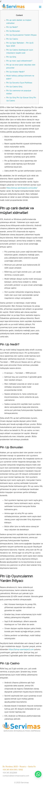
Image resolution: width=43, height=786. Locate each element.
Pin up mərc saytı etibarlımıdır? (19, 61)
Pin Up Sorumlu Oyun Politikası (19, 83)
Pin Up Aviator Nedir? (15, 72)
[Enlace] (13, 7)
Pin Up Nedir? (12, 27)
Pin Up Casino (12, 39)
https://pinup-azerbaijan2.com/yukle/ (21, 188)
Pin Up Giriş (11, 57)
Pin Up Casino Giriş (14, 87)
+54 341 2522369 (10, 773)
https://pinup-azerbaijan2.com (21, 649)
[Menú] (40, 7)
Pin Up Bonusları (13, 31)
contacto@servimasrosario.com (16, 776)
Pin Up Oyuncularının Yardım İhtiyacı (21, 35)
